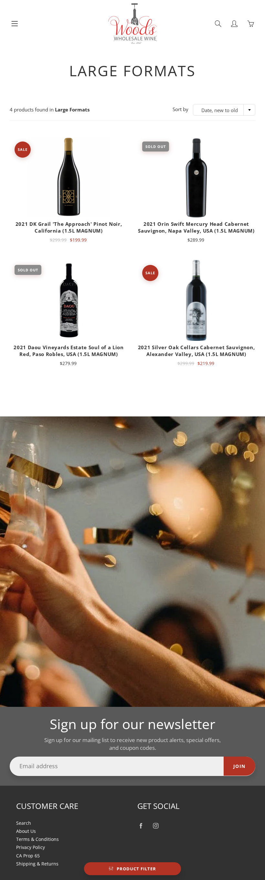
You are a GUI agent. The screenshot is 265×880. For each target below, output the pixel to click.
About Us (26, 831)
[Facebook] (140, 826)
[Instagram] (155, 826)
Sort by (180, 109)
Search (23, 823)
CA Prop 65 (28, 856)
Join (239, 766)
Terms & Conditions (37, 839)
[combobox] (224, 110)
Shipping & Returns (37, 864)
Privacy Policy (30, 847)
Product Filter (136, 869)
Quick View (68, 177)
